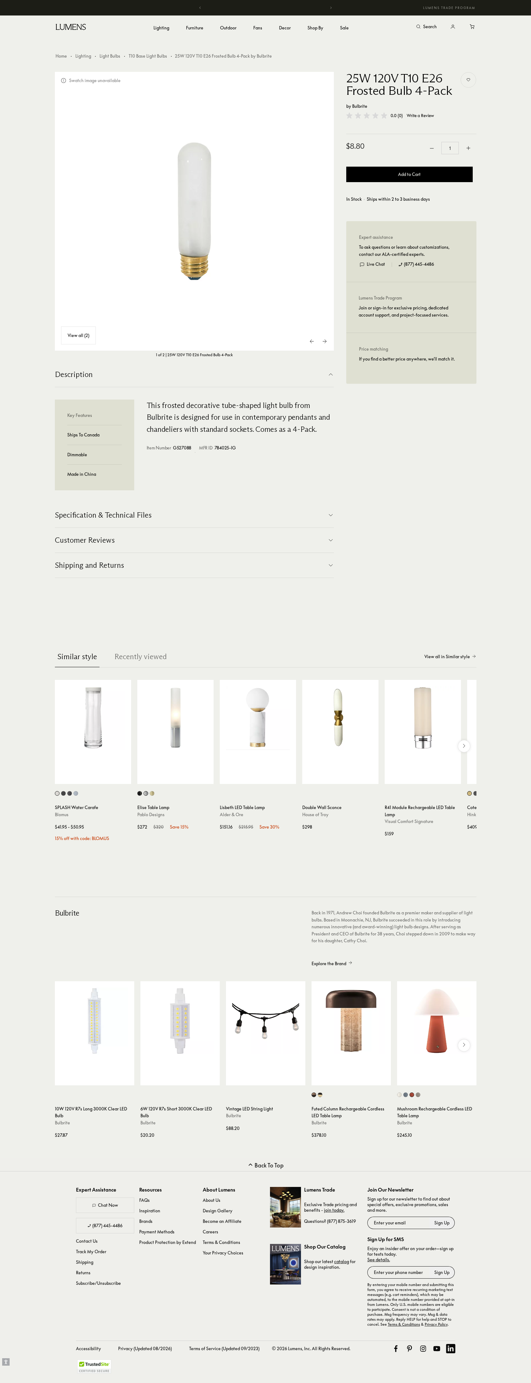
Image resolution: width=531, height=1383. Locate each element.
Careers (210, 1231)
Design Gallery (217, 1210)
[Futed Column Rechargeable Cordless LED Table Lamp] (351, 1021)
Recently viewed (140, 656)
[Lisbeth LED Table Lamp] (258, 718)
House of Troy (315, 814)
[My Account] (453, 27)
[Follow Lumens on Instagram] (423, 1348)
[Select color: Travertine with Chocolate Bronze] (314, 1094)
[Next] (330, 7)
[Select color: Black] (139, 793)
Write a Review (420, 115)
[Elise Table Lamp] (175, 718)
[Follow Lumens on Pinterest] (409, 1348)
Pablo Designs (151, 814)
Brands (146, 1221)
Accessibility (88, 1348)
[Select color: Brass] (152, 793)
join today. (334, 1210)
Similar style (77, 656)
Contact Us (87, 1241)
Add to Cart (409, 174)
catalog (341, 1261)
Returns (83, 1272)
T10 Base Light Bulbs (148, 56)
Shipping (84, 1262)
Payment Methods (157, 1231)
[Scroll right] (464, 746)
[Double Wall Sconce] (340, 718)
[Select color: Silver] (146, 793)
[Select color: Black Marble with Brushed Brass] (320, 1094)
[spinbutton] (450, 148)
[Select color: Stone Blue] (405, 1094)
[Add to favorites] (468, 80)
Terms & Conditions (221, 1242)
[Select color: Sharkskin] (69, 793)
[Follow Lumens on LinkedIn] (450, 1348)
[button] (366, 115)
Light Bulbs (110, 56)
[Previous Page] (312, 341)
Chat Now (108, 1205)
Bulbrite (359, 106)
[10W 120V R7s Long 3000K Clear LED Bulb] (94, 1021)
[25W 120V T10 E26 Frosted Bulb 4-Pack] (194, 211)
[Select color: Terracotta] (411, 1094)
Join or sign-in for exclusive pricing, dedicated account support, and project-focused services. (404, 311)
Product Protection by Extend (167, 1242)
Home (61, 56)
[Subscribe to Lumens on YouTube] (436, 1348)
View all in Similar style (447, 656)
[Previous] (200, 7)
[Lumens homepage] (71, 28)
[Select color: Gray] (418, 1094)
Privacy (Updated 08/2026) (145, 1348)
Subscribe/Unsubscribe (98, 1283)
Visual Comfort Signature (409, 821)
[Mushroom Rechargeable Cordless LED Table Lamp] (436, 1021)
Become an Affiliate (222, 1221)
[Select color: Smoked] (75, 793)
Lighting (83, 56)
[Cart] (472, 27)
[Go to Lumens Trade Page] (285, 1207)
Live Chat (376, 264)
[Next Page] (324, 341)
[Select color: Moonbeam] (57, 793)
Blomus (62, 814)
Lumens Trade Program (449, 8)
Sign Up (441, 1222)
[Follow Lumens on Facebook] (396, 1348)
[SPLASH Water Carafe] (93, 718)
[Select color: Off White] (399, 1094)
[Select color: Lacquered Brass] (469, 793)
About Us (211, 1200)
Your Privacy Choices (223, 1252)
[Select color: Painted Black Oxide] (475, 793)
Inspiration (149, 1210)
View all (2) (78, 335)
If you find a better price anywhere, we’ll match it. (407, 359)
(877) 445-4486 (419, 264)
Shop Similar (97, 778)
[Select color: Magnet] (63, 793)
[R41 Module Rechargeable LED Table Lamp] (423, 718)
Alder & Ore (231, 814)
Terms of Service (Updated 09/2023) (224, 1348)
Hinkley (474, 814)
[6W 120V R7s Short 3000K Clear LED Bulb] (180, 1021)
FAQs (144, 1200)
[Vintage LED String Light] (265, 1021)
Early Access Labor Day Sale (265, 7)
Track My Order (91, 1251)
